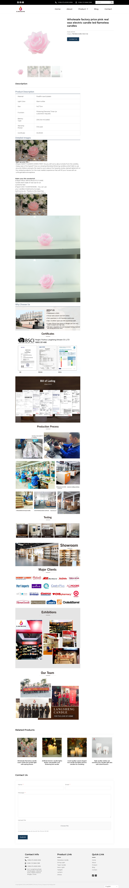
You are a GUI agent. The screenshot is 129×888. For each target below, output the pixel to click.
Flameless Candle (77, 34)
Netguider (52, 884)
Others (59, 874)
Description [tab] (21, 84)
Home (57, 9)
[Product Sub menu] (88, 9)
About (69, 9)
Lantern (59, 872)
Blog (96, 9)
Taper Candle (61, 865)
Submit (23, 837)
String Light (61, 862)
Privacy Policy (38, 884)
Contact (108, 9)
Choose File (65, 826)
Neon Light (60, 867)
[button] (60, 20)
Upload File (22, 820)
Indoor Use (85, 34)
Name (20, 784)
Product (82, 9)
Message (21, 793)
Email (67, 784)
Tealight (59, 870)
